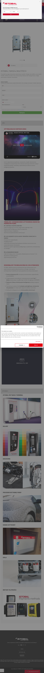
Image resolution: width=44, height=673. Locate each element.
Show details (38, 341)
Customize (21, 345)
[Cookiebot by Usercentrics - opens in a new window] (38, 327)
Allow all (36, 345)
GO (10, 14)
